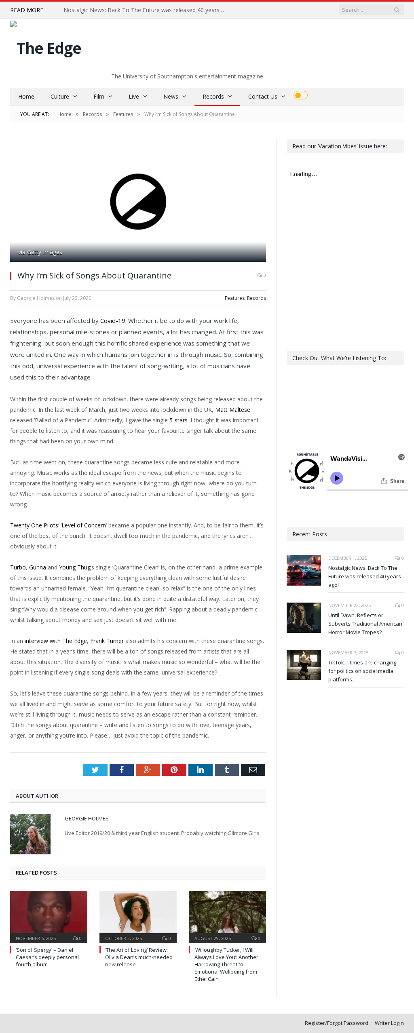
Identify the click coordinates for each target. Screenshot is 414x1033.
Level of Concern (83, 525)
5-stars (178, 420)
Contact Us (262, 96)
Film (98, 96)
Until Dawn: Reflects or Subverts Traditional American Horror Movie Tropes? (365, 623)
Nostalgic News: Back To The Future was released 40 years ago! (146, 10)
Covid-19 (112, 320)
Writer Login (389, 1023)
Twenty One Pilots (34, 525)
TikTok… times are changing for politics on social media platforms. (362, 671)
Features (235, 298)
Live (134, 96)
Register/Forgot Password (336, 1023)
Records (213, 96)
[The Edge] (45, 46)
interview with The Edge (56, 641)
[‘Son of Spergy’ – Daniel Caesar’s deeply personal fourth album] (48, 916)
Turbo (18, 567)
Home (26, 96)
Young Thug (75, 567)
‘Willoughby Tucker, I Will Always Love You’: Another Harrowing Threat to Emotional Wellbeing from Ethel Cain (226, 964)
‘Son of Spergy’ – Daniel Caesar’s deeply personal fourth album (47, 957)
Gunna (37, 567)
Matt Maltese (232, 409)
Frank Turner (107, 641)
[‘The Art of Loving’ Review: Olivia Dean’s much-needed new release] (138, 916)
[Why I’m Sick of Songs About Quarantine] (138, 201)
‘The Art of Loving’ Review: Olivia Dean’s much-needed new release (139, 957)
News (170, 96)
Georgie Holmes (87, 818)
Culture (60, 96)
